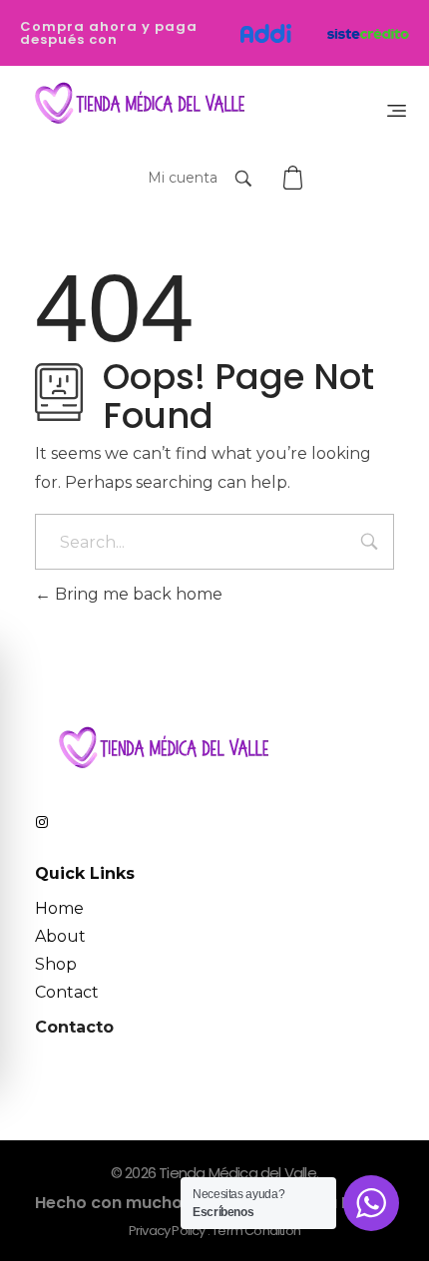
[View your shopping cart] (295, 178)
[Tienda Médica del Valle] (135, 104)
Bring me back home (136, 594)
